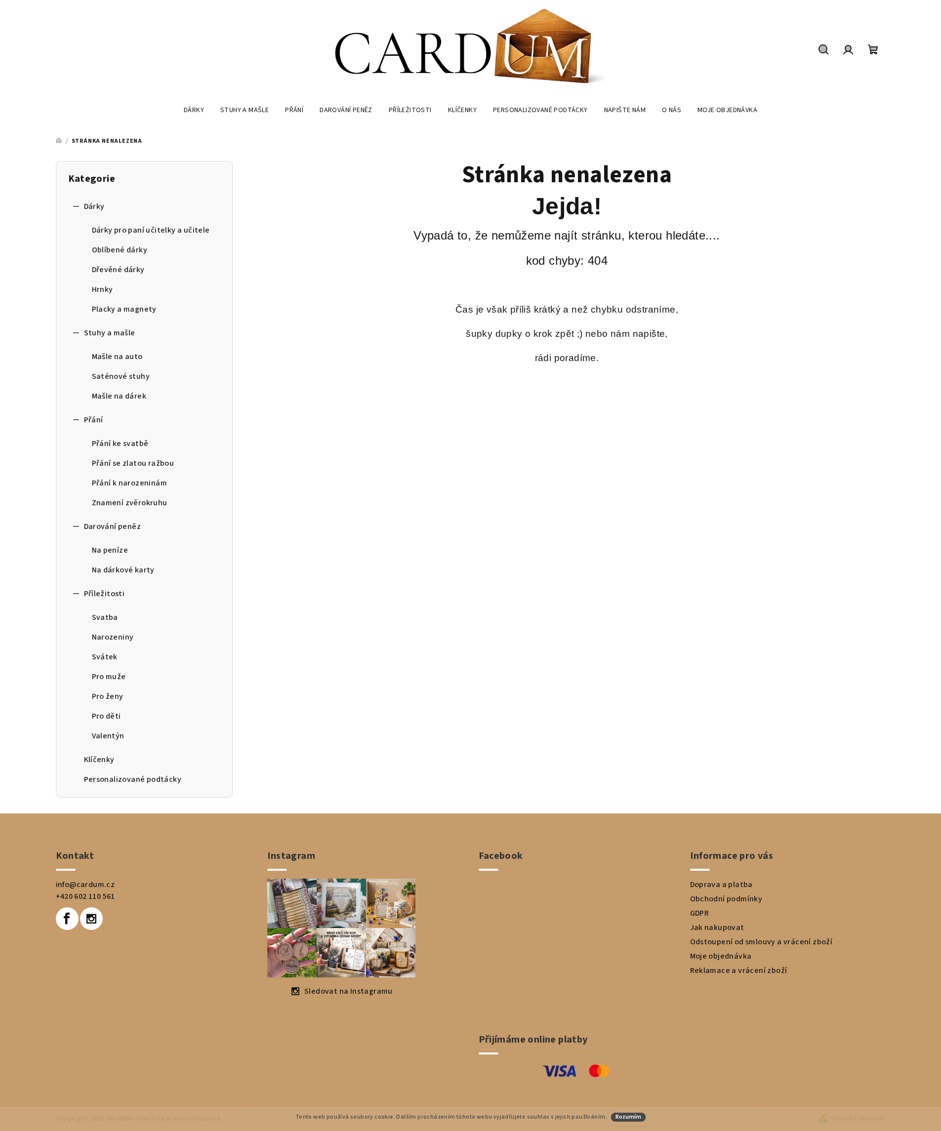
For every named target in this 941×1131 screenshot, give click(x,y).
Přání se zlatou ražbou (133, 463)
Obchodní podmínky (726, 898)
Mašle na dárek (119, 396)
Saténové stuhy (121, 376)
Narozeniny (113, 637)
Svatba (105, 617)
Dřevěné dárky (118, 269)
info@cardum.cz (85, 884)
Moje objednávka (721, 956)
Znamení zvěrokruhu (129, 502)
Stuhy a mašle (109, 332)
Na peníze (110, 550)
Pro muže (109, 676)
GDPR (699, 913)
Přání (93, 419)
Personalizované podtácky (133, 779)
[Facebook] (67, 918)
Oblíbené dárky (120, 249)
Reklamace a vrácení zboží (738, 970)
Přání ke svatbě (120, 443)
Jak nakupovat (717, 927)
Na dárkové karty (123, 570)
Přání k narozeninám (129, 483)
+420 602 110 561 (85, 896)
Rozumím (628, 1117)
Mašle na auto (117, 356)
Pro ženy (107, 696)
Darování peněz (112, 526)
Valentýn (108, 735)
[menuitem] (194, 110)
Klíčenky (99, 759)
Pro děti (106, 716)
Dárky (94, 206)
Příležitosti (104, 593)
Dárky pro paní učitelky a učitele (151, 230)
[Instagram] (91, 918)
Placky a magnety (124, 309)
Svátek (105, 656)
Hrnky (102, 289)
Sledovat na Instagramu (348, 991)
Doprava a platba (721, 884)
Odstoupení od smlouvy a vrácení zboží (761, 941)
